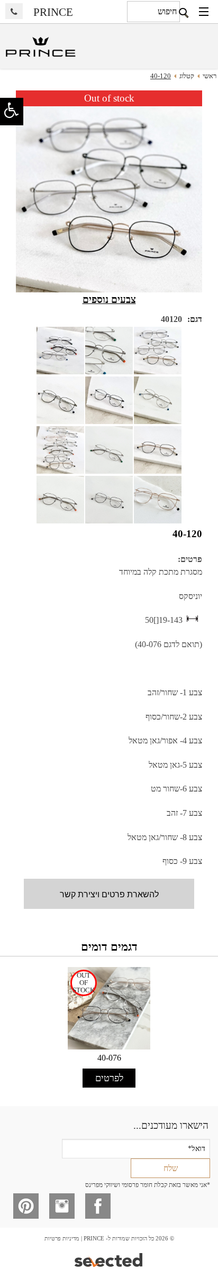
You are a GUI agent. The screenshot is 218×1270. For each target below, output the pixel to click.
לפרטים (109, 1078)
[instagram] (62, 1206)
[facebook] (98, 1206)
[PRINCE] (39, 47)
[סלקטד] (109, 1259)
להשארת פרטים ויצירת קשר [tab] (109, 894)
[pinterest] (26, 1206)
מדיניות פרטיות (61, 1238)
